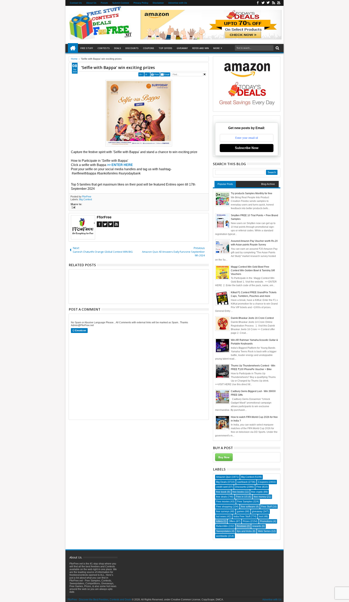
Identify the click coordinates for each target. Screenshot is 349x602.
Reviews (241, 526)
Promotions (266, 521)
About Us (91, 3)
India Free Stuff (241, 516)
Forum (104, 3)
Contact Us (76, 3)
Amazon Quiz (223, 477)
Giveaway (182, 48)
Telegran (268, 3)
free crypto (257, 491)
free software (248, 506)
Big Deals (221, 482)
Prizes (246, 521)
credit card (222, 486)
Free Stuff (86, 48)
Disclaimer (158, 3)
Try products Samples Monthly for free (251, 193)
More (216, 48)
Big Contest (85, 199)
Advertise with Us (177, 3)
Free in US (242, 496)
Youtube (278, 3)
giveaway (257, 511)
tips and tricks (244, 531)
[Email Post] (72, 207)
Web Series (264, 531)
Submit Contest (120, 3)
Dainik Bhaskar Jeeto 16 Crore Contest (252, 318)
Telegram (110, 224)
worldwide (221, 536)
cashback (242, 482)
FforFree (86, 196)
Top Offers (165, 48)
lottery (219, 521)
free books (238, 491)
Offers (232, 521)
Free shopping (224, 506)
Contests (104, 48)
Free (258, 486)
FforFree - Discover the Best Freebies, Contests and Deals (99, 599)
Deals (117, 48)
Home (73, 48)
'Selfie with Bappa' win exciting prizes (118, 67)
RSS (273, 3)
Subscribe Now (246, 148)
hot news (221, 516)
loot (261, 516)
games (240, 511)
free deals (221, 496)
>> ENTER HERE (120, 165)
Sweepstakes (223, 531)
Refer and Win (200, 48)
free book (221, 491)
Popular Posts (225, 184)
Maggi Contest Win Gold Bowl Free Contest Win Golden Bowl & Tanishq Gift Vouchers (253, 270)
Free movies (223, 501)
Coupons (148, 48)
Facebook (257, 3)
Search (277, 48)
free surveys (222, 511)
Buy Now (223, 457)
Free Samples (244, 501)
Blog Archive (268, 184)
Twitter (263, 3)
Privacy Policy (141, 3)
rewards (256, 526)
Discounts (132, 48)
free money (260, 496)
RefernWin (222, 526)
